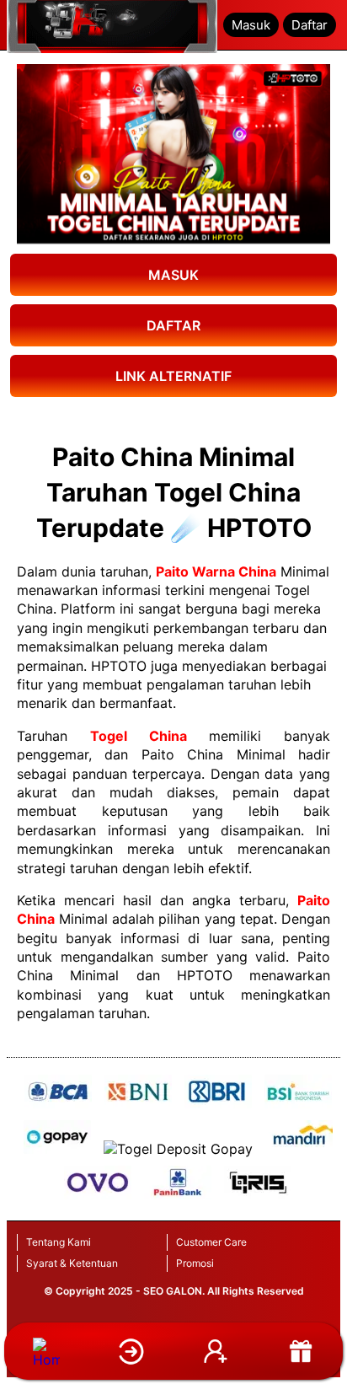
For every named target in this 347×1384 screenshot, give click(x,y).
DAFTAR (173, 325)
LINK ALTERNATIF (173, 375)
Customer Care (211, 1242)
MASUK (173, 274)
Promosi (195, 1263)
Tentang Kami (58, 1242)
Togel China (138, 735)
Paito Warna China (216, 571)
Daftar (309, 25)
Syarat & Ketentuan (72, 1263)
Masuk (251, 25)
